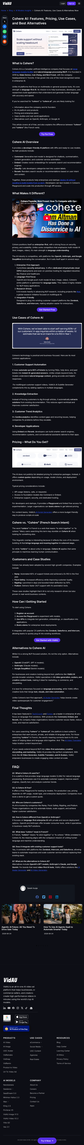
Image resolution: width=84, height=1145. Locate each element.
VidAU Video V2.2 (10, 1118)
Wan (5, 1102)
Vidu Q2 (6, 1123)
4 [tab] (43, 946)
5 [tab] (45, 946)
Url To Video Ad (10, 1072)
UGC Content (35, 1051)
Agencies (34, 1055)
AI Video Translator (72, 740)
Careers (33, 1089)
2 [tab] (39, 946)
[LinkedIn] (4, 1008)
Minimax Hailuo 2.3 (11, 1097)
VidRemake (8, 1055)
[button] (47, 1141)
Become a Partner (37, 1093)
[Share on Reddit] (5, 42)
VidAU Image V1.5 (10, 1114)
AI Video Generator (38, 870)
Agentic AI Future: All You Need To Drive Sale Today (18, 928)
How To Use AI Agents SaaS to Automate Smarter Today (58, 928)
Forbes (49, 714)
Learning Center (63, 1051)
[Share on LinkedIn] (5, 37)
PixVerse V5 (8, 1110)
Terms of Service (64, 1063)
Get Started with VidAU (47, 640)
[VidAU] (7, 3)
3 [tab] (41, 946)
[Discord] (31, 1008)
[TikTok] (26, 1008)
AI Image (6, 1046)
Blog (11, 10)
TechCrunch (37, 714)
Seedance (7, 1089)
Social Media (35, 1047)
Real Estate (34, 1059)
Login (63, 3)
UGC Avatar (8, 1051)
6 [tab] (47, 946)
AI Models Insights (23, 10)
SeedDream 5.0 (9, 1093)
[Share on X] (5, 21)
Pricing (33, 1097)
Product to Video (10, 1067)
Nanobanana (8, 1085)
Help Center (61, 1046)
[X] (22, 1008)
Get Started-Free (47, 309)
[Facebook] (13, 1008)
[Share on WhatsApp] (5, 32)
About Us (34, 1085)
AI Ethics (60, 1055)
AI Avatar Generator (51, 698)
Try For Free (47, 134)
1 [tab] (36, 946)
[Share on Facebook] (5, 26)
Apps (32, 1106)
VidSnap (6, 1059)
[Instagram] (17, 1008)
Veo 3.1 (6, 1127)
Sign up (71, 3)
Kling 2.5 (7, 1106)
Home (3, 10)
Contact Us (34, 1101)
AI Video (6, 1042)
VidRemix (7, 1063)
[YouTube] (9, 1008)
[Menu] (79, 3)
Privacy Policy (62, 1059)
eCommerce (35, 1042)
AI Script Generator (43, 512)
